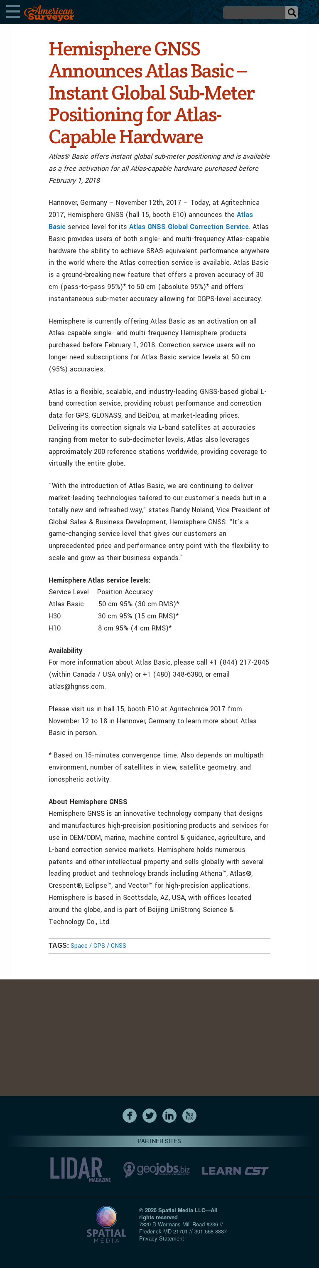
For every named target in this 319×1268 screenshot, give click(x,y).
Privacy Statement (161, 1238)
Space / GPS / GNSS (98, 946)
